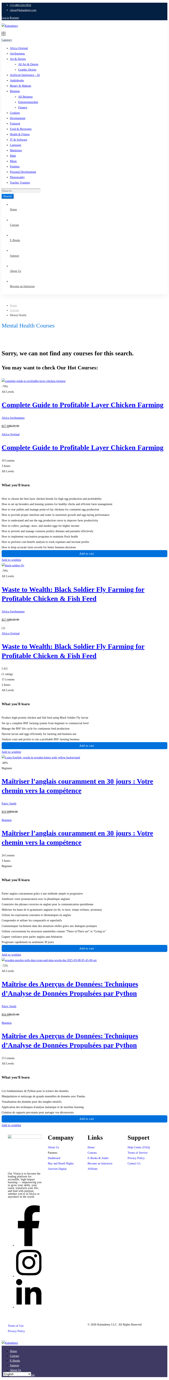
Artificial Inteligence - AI (25, 75)
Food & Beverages (21, 129)
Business (15, 91)
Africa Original (19, 48)
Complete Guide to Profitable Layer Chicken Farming (82, 405)
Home (13, 305)
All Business (25, 96)
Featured (15, 123)
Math (13, 155)
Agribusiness (17, 53)
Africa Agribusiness (13, 417)
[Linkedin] (28, 1307)
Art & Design (18, 59)
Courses (14, 310)
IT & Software (18, 139)
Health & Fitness (19, 134)
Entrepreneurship (28, 102)
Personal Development (23, 171)
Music (13, 161)
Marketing (16, 150)
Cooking (15, 112)
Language (15, 145)
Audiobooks (17, 80)
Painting (15, 166)
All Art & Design (28, 64)
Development (17, 118)
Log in (5, 17)
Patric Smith (9, 803)
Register (14, 17)
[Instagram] (28, 1276)
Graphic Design (27, 69)
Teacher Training (20, 182)
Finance (22, 107)
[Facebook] (28, 1245)
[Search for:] (21, 190)
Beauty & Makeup (20, 85)
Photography (17, 177)
